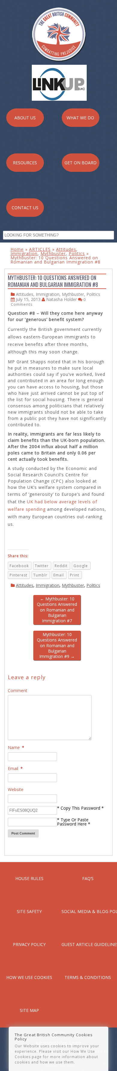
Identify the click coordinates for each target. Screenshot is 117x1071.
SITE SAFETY (29, 911)
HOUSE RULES (29, 878)
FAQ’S (88, 878)
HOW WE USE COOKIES (29, 977)
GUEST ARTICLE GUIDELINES (88, 944)
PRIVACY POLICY (29, 944)
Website (15, 789)
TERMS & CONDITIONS (87, 977)
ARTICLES (40, 249)
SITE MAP (29, 1010)
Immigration (24, 253)
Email (15, 768)
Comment (17, 690)
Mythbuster (53, 253)
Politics (77, 253)
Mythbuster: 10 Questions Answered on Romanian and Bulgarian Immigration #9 (57, 645)
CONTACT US (25, 207)
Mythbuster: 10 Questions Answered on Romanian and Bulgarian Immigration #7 (57, 609)
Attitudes (66, 249)
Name (16, 747)
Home (17, 249)
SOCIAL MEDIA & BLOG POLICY (88, 911)
